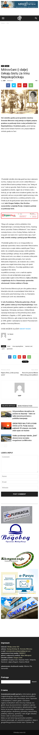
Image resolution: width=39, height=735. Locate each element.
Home (3, 23)
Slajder (7, 66)
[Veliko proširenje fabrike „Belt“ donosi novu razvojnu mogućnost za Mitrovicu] (6, 438)
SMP (4, 80)
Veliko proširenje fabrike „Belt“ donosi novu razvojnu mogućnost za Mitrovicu (24, 438)
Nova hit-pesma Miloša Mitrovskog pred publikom (29, 374)
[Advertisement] (19, 44)
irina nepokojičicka (17, 346)
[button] (36, 18)
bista (8, 346)
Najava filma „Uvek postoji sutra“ (10, 374)
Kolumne (4, 416)
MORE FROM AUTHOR (25, 406)
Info (8, 23)
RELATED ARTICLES (8, 406)
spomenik (9, 348)
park (3, 348)
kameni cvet (28, 346)
